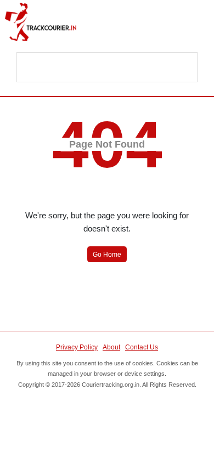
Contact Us (141, 347)
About (111, 347)
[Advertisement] (107, 68)
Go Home (107, 254)
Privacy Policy (77, 347)
